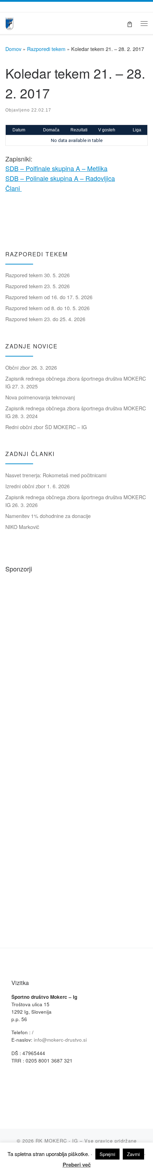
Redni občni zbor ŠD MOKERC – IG (46, 427)
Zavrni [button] (133, 1154)
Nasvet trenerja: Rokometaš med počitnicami (55, 475)
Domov (13, 48)
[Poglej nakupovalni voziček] (129, 23)
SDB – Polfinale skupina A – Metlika (56, 168)
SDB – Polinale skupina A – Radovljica (60, 178)
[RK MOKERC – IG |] (9, 22)
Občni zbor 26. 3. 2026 (31, 367)
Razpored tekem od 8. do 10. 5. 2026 (47, 308)
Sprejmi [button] (107, 1154)
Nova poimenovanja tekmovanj (40, 397)
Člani (13, 188)
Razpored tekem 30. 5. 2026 (37, 275)
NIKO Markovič (22, 526)
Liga (137, 129)
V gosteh (106, 129)
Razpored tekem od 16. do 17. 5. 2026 (49, 297)
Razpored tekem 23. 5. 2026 (37, 286)
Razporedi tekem (46, 48)
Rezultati (79, 129)
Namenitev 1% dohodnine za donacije (48, 515)
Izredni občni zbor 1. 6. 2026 (37, 486)
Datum (18, 129)
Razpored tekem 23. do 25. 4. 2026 (45, 319)
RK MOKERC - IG (57, 1140)
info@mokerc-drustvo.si (60, 1039)
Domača (51, 129)
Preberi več (77, 1164)
